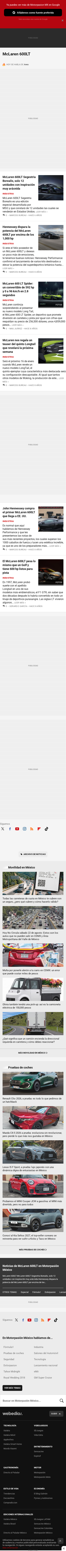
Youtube (17, 828)
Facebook (9, 828)
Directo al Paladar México (15, 1533)
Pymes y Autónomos (43, 1498)
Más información (10, 1547)
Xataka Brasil (10, 1524)
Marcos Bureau (18, 215)
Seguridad (9, 1359)
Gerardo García (18, 606)
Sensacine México (42, 1524)
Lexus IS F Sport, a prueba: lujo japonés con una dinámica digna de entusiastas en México (28, 1169)
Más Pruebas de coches (32, 1249)
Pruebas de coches (20, 1067)
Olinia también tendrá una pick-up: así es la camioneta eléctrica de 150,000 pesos (31, 1006)
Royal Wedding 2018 (14, 1377)
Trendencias (9, 1493)
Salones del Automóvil (46, 1353)
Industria (8, 193)
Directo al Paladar (12, 1472)
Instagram (24, 828)
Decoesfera (9, 1498)
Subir (54, 1413)
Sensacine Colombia (43, 1528)
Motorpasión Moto (42, 1477)
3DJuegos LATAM (42, 1519)
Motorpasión (39, 1472)
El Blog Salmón (40, 1493)
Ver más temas (12, 1388)
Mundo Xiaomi (10, 1448)
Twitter (2, 828)
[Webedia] (12, 1415)
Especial (25, 1292)
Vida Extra (38, 1435)
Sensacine (39, 1451)
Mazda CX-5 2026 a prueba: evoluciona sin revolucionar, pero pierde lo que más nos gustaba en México (32, 1134)
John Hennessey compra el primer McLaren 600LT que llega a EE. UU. (19, 512)
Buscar (62, 1401)
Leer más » (41, 212)
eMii (36, 1371)
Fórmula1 (36, 1292)
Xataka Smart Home (13, 1444)
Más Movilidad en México (31, 1053)
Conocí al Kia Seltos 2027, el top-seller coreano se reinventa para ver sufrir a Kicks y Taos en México (30, 1237)
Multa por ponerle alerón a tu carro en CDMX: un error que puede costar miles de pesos (31, 972)
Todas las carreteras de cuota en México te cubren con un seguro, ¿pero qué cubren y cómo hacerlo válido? (32, 900)
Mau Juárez (15, 328)
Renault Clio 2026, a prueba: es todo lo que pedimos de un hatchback (32, 1100)
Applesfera (8, 1439)
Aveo (26, 64)
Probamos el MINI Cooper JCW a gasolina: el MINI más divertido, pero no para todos (32, 1203)
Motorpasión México (43, 1533)
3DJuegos (38, 1430)
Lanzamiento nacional (46, 1365)
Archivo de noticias (35, 854)
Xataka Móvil (9, 1435)
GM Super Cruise (43, 1377)
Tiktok (46, 828)
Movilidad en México (21, 867)
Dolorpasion (50, 1292)
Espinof (37, 1456)
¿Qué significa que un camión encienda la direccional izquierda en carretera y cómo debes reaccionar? (31, 1040)
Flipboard (39, 828)
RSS (31, 828)
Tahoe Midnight (12, 1371)
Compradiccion (10, 1502)
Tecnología (40, 1359)
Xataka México (10, 1519)
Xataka (7, 1430)
